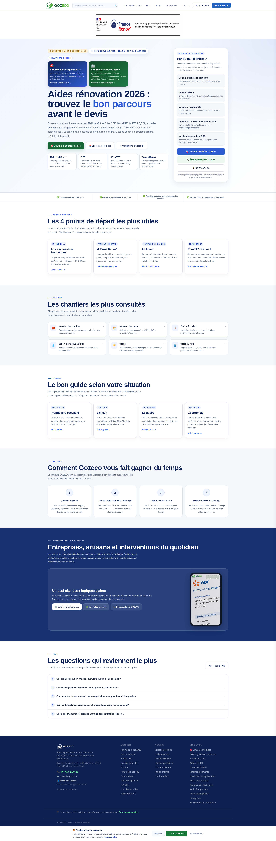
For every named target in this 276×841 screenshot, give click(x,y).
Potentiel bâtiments (199, 771)
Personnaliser (196, 833)
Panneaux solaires (164, 763)
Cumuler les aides (129, 789)
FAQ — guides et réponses (203, 754)
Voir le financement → (198, 266)
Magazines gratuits (199, 780)
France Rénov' (127, 776)
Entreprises (171, 5)
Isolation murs (162, 754)
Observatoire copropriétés (202, 776)
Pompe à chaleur (163, 758)
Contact (186, 5)
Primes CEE (126, 758)
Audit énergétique (199, 789)
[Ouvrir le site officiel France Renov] (138, 25)
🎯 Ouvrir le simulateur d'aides (66, 145)
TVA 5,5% (125, 785)
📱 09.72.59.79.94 (201, 168)
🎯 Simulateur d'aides (200, 749)
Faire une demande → (129, 812)
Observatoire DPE (198, 767)
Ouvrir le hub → (58, 269)
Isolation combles (163, 749)
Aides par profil (128, 793)
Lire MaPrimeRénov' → (106, 266)
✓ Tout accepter (176, 833)
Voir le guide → (58, 429)
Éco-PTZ (124, 767)
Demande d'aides (133, 5)
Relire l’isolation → (150, 266)
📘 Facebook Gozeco (66, 780)
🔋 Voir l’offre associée (96, 606)
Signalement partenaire (201, 785)
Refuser (158, 833)
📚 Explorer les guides (100, 145)
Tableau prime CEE (130, 763)
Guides (158, 5)
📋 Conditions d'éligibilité (132, 145)
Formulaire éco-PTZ (130, 771)
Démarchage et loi (129, 780)
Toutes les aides (197, 758)
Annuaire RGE (221, 5)
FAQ (148, 5)
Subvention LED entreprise (203, 802)
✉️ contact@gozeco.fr (67, 776)
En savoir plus (110, 837)
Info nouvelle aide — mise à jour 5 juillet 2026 (119, 51)
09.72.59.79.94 (201, 5)
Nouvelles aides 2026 (131, 749)
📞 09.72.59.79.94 (67, 772)
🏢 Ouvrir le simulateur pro (67, 606)
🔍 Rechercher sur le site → (67, 789)
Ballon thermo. (162, 771)
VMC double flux (163, 767)
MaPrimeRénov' (128, 754)
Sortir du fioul (162, 776)
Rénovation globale (199, 793)
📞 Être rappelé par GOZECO (201, 159)
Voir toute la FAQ (216, 665)
